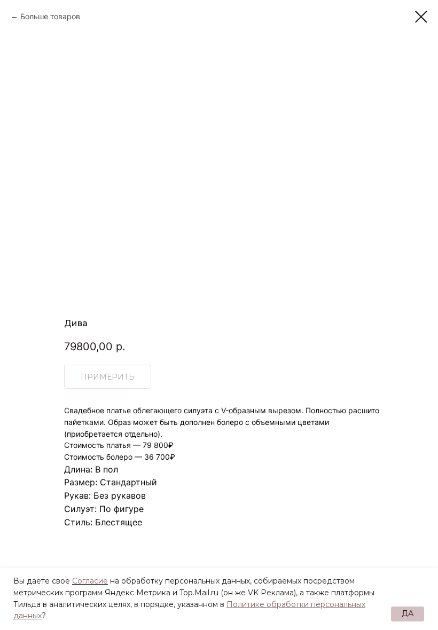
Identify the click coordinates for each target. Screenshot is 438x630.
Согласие (90, 581)
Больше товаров (50, 16)
